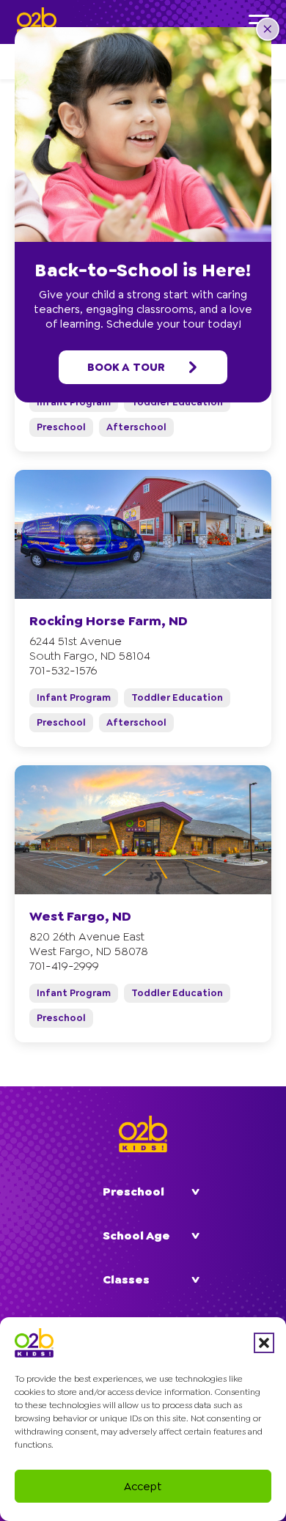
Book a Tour (126, 367)
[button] (264, 1343)
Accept (143, 1486)
